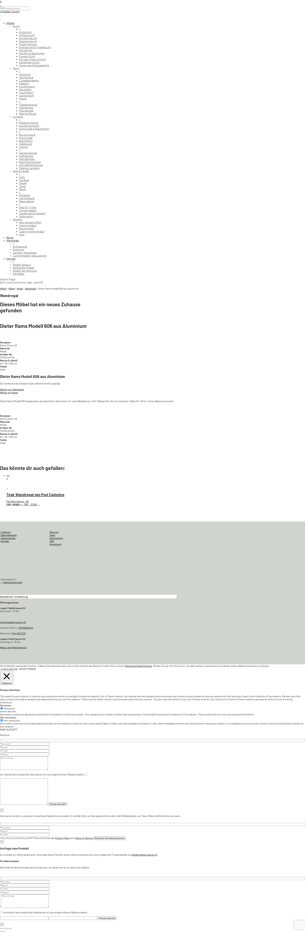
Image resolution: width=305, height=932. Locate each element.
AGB (51, 541)
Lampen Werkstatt (25, 252)
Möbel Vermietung (25, 270)
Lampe (23, 147)
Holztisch (25, 74)
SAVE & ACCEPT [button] (8, 729)
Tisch (16, 68)
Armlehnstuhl (28, 38)
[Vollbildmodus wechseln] (4, 928)
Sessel (23, 183)
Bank (22, 189)
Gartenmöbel (27, 225)
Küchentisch (27, 86)
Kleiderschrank (28, 122)
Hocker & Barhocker (32, 53)
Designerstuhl (28, 41)
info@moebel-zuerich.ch (13, 622)
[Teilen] (7, 928)
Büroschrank (27, 135)
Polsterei (18, 249)
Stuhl (16, 26)
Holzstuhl (25, 32)
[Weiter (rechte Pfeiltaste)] (4, 931)
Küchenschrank (29, 125)
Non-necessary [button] (8, 717)
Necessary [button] (5, 705)
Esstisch (24, 83)
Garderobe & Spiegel (32, 213)
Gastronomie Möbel (31, 231)
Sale (21, 234)
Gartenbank (27, 198)
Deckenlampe (28, 153)
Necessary (9, 708)
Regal (23, 98)
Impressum (55, 544)
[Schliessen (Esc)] (10, 928)
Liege (22, 186)
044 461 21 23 (19, 633)
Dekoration (26, 216)
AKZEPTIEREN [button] (27, 668)
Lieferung (5, 532)
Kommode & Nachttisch (34, 128)
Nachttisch (26, 141)
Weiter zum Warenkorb (12, 389)
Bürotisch (25, 89)
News (9, 237)
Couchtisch (26, 92)
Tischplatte (26, 77)
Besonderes (26, 201)
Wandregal (26, 107)
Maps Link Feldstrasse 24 (13, 647)
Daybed (24, 180)
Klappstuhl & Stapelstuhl (35, 47)
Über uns (54, 532)
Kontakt (4, 541)
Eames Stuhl (27, 56)
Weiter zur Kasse (9, 392)
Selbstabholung (8, 535)
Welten (17, 219)
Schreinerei (20, 246)
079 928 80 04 (25, 627)
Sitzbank (24, 195)
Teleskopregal (28, 104)
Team (52, 535)
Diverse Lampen (29, 168)
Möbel (10, 23)
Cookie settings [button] (9, 668)
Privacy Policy (62, 837)
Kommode (25, 138)
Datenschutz (56, 538)
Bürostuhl (25, 50)
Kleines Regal (27, 113)
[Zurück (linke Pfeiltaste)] (1, 931)
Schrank (18, 116)
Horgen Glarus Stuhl (32, 59)
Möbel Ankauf (22, 264)
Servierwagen (28, 210)
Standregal (26, 110)
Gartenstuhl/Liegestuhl (34, 65)
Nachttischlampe (30, 162)
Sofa (22, 177)
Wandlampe (27, 159)
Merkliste (18, 273)
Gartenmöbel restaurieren (30, 255)
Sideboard (25, 144)
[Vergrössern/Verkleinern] (1, 928)
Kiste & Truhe (27, 207)
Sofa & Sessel (21, 171)
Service (11, 258)
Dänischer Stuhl (29, 62)
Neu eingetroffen (30, 222)
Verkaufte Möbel (23, 267)
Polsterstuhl (27, 35)
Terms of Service (84, 837)
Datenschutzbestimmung (138, 665)
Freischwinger (28, 44)
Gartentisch (26, 95)
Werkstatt (12, 240)
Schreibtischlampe (31, 165)
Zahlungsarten (8, 538)
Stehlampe (26, 156)
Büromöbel (26, 228)
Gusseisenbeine (29, 80)
